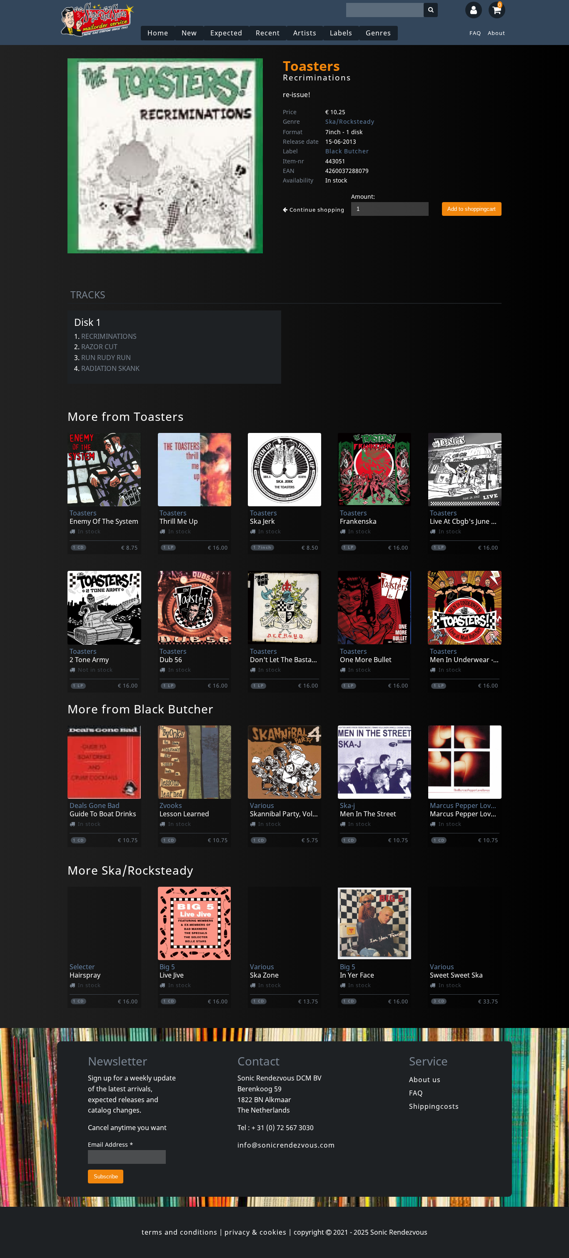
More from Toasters (125, 416)
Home (157, 33)
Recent (268, 33)
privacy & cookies (256, 1232)
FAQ (475, 33)
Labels (341, 33)
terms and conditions (179, 1232)
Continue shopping (316, 209)
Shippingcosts (434, 1106)
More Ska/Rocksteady (130, 870)
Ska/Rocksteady (349, 121)
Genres (378, 33)
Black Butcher (347, 151)
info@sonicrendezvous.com (286, 1145)
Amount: (363, 196)
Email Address (110, 1144)
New (189, 33)
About (496, 33)
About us (425, 1079)
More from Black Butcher (140, 709)
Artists (305, 33)
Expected (226, 33)
